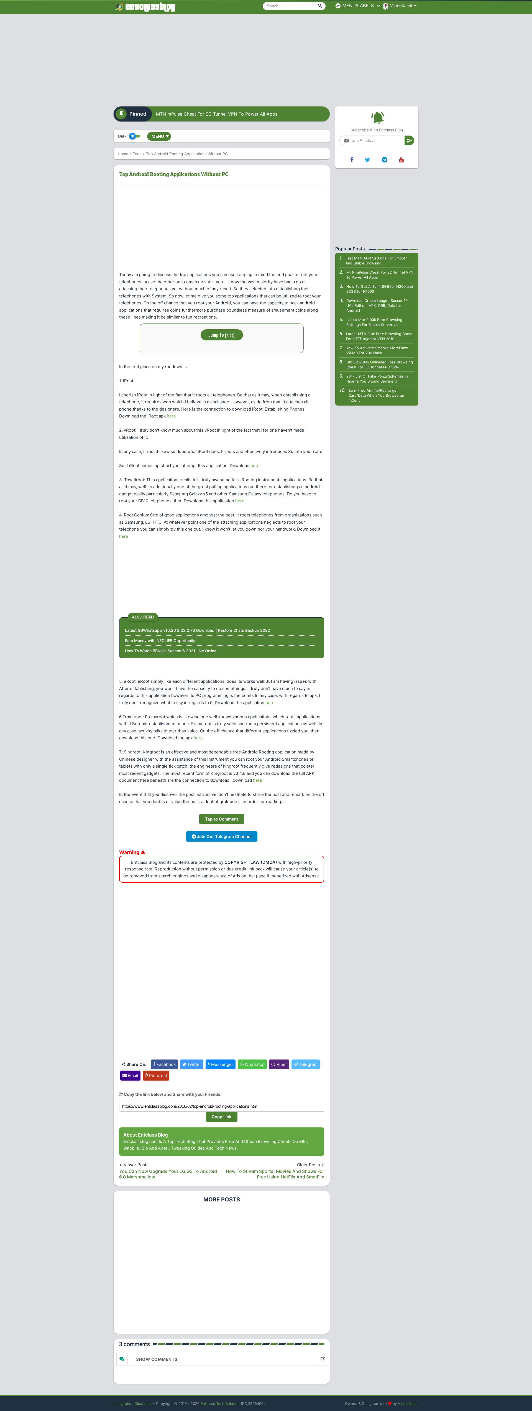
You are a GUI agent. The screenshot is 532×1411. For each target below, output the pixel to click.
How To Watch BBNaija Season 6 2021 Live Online (170, 650)
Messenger (221, 1064)
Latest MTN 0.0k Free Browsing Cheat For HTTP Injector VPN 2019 (379, 336)
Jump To (222, 334)
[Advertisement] (266, 58)
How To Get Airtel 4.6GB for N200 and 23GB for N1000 (379, 289)
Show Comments (157, 1359)
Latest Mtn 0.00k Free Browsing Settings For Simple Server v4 (374, 322)
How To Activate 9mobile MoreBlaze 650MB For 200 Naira (377, 350)
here (171, 416)
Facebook (165, 1064)
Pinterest (157, 1075)
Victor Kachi (408, 1403)
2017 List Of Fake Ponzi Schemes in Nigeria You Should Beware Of (377, 378)
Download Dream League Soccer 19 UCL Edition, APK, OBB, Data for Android (377, 305)
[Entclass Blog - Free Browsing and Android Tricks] (145, 6)
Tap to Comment (221, 819)
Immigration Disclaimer (133, 1403)
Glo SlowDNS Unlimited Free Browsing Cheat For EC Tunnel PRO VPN (379, 364)
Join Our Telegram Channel (224, 836)
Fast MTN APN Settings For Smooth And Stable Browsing (377, 260)
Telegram (308, 1064)
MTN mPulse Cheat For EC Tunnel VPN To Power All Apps (216, 114)
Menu (160, 136)
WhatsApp (254, 1064)
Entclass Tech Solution (220, 1403)
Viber (281, 1064)
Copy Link (222, 1116)
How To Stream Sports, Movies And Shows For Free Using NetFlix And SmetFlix (275, 1174)
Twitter (193, 1064)
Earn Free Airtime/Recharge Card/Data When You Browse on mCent (376, 395)
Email (132, 1075)
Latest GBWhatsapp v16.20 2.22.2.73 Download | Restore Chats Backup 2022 (197, 630)
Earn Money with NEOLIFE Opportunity (160, 640)
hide (229, 335)
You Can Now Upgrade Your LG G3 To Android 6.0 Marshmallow (168, 1174)
